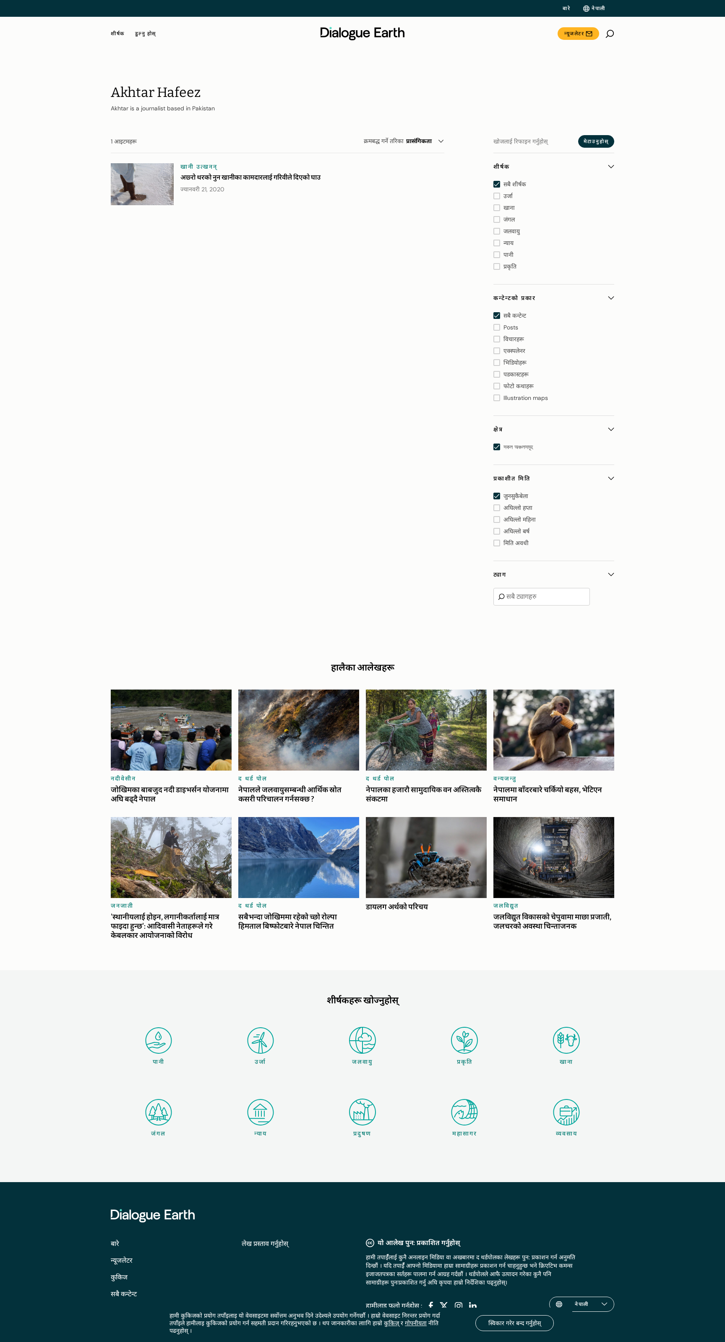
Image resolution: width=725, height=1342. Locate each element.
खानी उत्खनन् (198, 166)
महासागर (464, 1133)
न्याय (260, 1133)
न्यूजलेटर (574, 33)
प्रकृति (464, 1061)
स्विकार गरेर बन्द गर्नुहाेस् (514, 1323)
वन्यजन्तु (504, 778)
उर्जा (260, 1061)
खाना (566, 1061)
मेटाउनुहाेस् (596, 141)
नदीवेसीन (123, 778)
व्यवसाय (566, 1133)
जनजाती (122, 905)
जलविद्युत (506, 905)
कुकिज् (391, 1323)
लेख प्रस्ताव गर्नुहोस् (265, 1243)
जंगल (158, 1133)
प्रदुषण (362, 1133)
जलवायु (362, 1061)
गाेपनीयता (416, 1323)
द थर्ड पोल (252, 778)
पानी (158, 1061)
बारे (566, 8)
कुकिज (119, 1277)
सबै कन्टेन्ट (124, 1294)
